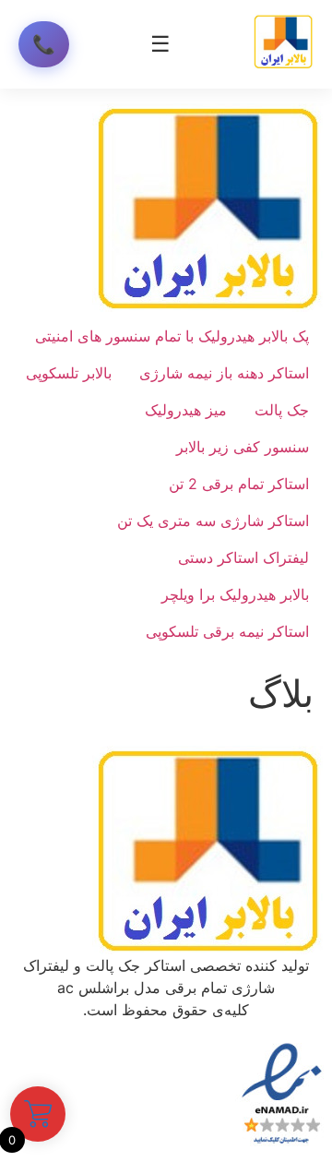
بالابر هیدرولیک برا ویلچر (235, 594)
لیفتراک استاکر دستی (243, 557)
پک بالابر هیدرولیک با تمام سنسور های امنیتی (172, 336)
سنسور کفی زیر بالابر (242, 446)
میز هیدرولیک (186, 410)
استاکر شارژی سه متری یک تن (213, 520)
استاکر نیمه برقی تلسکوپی (227, 631)
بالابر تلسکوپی (69, 373)
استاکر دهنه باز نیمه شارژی (224, 373)
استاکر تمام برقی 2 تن (239, 483)
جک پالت (282, 410)
